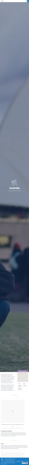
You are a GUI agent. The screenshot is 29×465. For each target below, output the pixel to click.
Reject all (22, 461)
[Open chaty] (27, 463)
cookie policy (2, 461)
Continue (18, 461)
